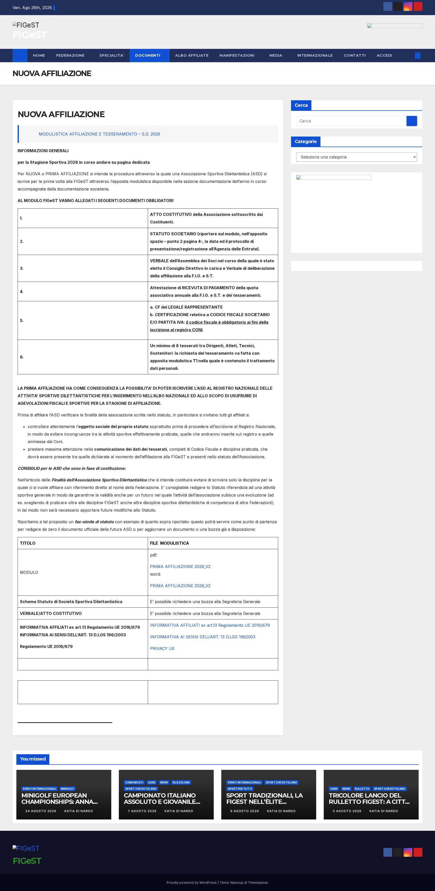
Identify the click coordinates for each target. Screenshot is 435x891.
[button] (409, 55)
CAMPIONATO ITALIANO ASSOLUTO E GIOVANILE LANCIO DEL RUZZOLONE (162, 802)
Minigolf (67, 788)
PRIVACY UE (162, 648)
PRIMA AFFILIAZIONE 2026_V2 (180, 566)
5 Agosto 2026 (347, 811)
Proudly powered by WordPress (192, 882)
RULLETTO (362, 788)
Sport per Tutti (240, 788)
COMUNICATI (134, 782)
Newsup (236, 882)
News (164, 782)
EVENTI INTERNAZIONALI (39, 788)
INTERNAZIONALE (315, 55)
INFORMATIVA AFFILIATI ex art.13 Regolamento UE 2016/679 (210, 625)
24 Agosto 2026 (41, 811)
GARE (151, 782)
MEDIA (276, 55)
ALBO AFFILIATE (191, 55)
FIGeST (30, 34)
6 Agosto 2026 (245, 811)
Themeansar (258, 882)
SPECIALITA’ (111, 55)
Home (39, 55)
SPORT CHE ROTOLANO (141, 788)
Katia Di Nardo (78, 811)
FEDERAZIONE (71, 55)
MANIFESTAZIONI (238, 55)
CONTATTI (355, 55)
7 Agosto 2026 (143, 811)
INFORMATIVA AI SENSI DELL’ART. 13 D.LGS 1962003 (202, 636)
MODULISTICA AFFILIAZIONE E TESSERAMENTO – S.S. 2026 (99, 134)
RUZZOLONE (181, 782)
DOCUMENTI (148, 55)
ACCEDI (385, 55)
